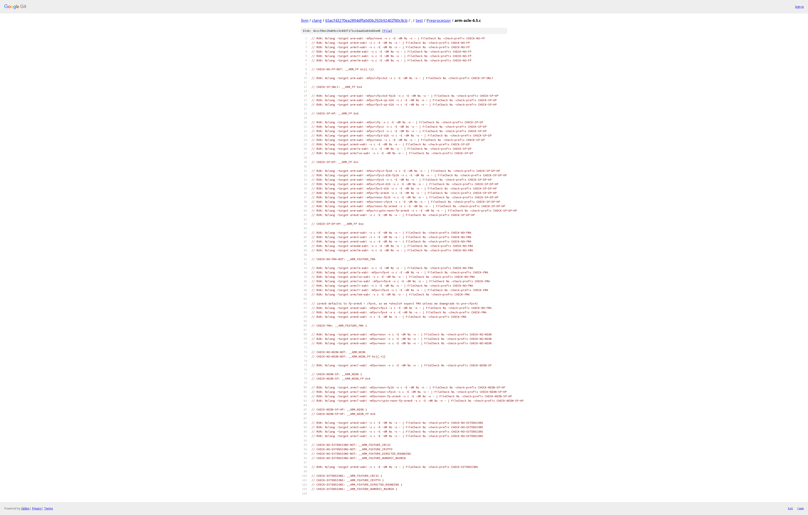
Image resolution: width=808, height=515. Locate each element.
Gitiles (25, 508)
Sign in (799, 7)
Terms (48, 508)
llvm (304, 20)
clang (317, 20)
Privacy (37, 508)
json (800, 508)
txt (790, 508)
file (387, 31)
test (419, 20)
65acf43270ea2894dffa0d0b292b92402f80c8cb (366, 20)
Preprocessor (439, 20)
